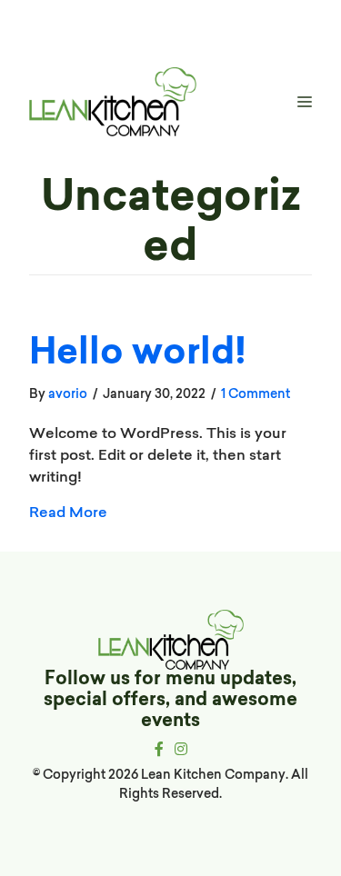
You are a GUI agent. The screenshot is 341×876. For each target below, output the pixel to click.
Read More (68, 511)
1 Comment (255, 393)
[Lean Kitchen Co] (112, 101)
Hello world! (137, 354)
